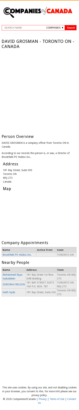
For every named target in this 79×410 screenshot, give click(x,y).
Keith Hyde (9, 292)
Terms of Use (57, 399)
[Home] (38, 17)
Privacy (43, 399)
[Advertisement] (39, 90)
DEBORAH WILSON (14, 284)
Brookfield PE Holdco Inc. (17, 254)
